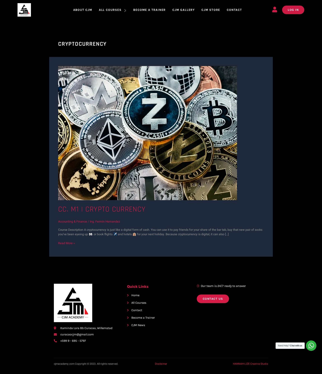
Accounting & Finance (72, 221)
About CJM (82, 10)
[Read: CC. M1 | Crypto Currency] (147, 133)
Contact (234, 10)
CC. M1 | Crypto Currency (102, 209)
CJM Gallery (183, 10)
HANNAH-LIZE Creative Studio (250, 364)
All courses (110, 10)
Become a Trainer (149, 10)
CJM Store (210, 10)
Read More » (66, 243)
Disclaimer (161, 364)
